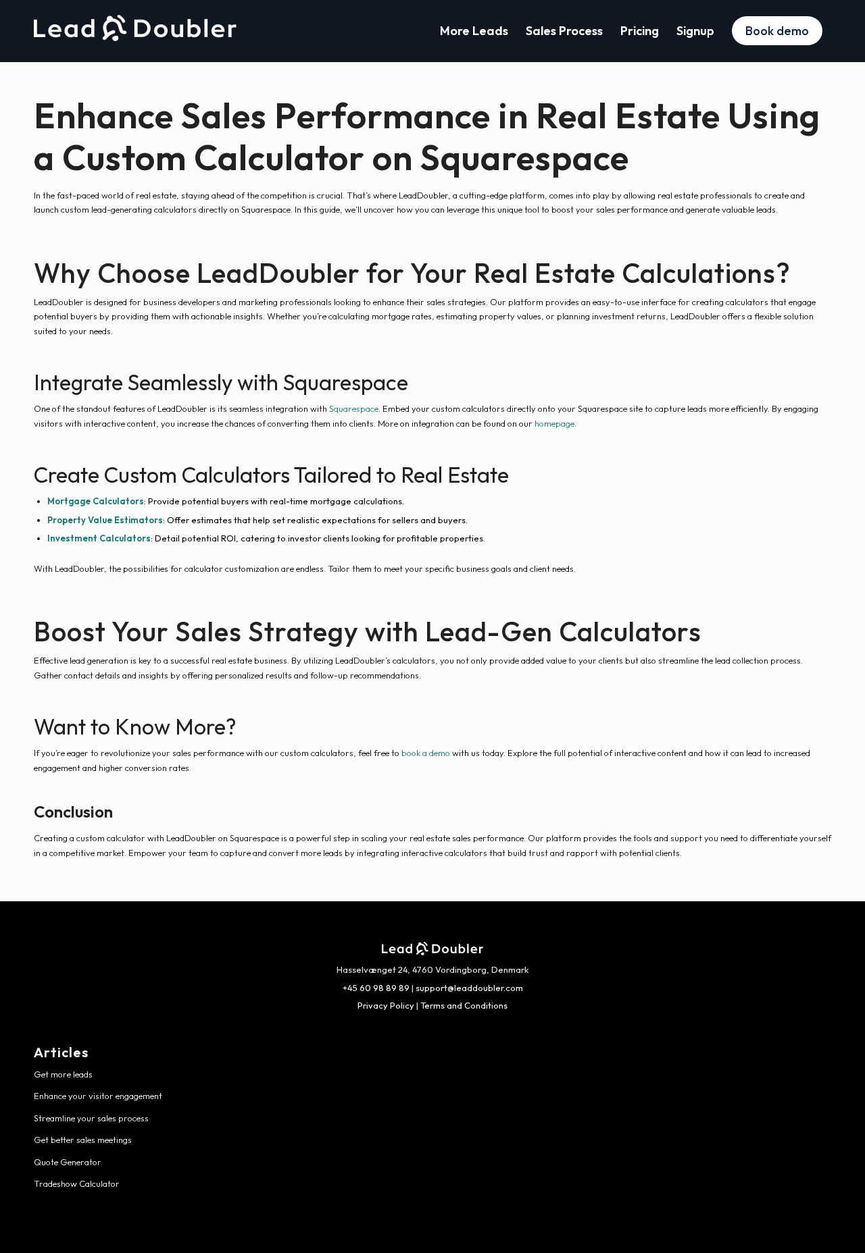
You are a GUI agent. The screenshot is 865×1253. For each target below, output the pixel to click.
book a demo (425, 752)
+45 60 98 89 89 (376, 987)
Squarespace (353, 408)
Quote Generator (67, 1161)
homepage (554, 423)
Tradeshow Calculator (77, 1183)
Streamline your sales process (91, 1118)
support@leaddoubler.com (469, 987)
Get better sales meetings (83, 1139)
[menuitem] (474, 31)
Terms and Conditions (464, 1005)
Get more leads (63, 1074)
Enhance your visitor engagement (98, 1095)
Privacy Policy (385, 1005)
